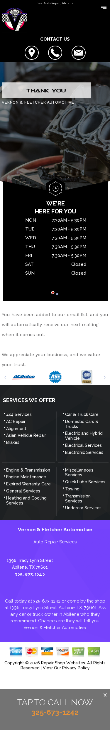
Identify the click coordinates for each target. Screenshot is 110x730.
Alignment (16, 428)
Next (105, 377)
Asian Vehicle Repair (26, 435)
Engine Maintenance (26, 476)
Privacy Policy (76, 668)
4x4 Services (19, 414)
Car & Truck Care (82, 414)
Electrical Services (83, 445)
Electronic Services (84, 452)
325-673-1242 (30, 575)
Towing (72, 489)
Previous (5, 377)
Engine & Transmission (28, 470)
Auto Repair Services (55, 542)
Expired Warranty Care (28, 484)
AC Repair (16, 421)
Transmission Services (78, 498)
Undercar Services (83, 507)
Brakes (12, 442)
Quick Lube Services (85, 482)
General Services (23, 491)
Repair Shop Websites (63, 663)
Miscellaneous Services (79, 472)
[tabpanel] (55, 247)
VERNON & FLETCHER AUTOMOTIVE (38, 102)
